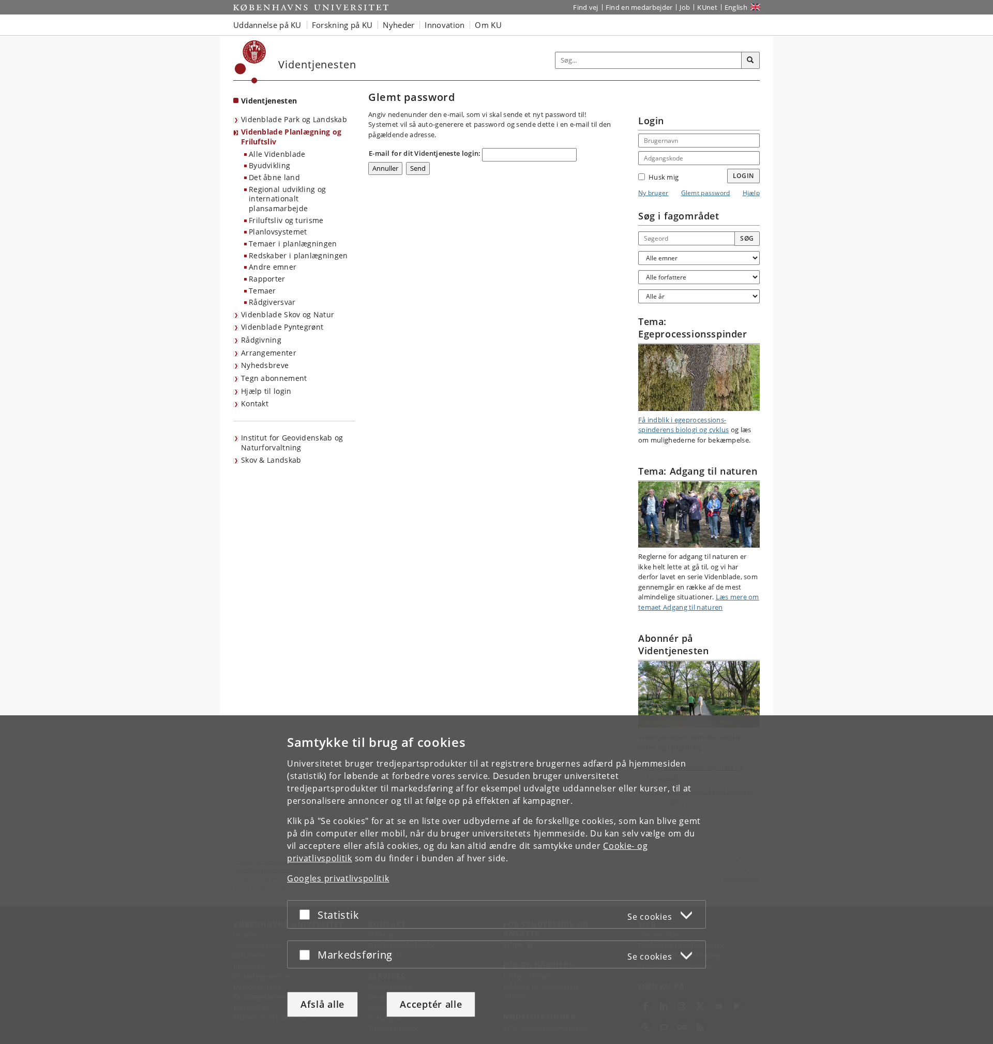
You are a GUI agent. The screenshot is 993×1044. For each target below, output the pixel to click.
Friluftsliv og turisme (286, 220)
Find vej (585, 7)
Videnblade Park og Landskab (294, 119)
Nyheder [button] (398, 25)
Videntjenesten (269, 101)
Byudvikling (269, 165)
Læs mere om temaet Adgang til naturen (698, 602)
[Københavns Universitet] (250, 61)
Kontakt (254, 403)
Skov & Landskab (271, 460)
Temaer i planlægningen (293, 243)
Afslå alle (322, 1004)
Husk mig (664, 177)
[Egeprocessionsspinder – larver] (699, 377)
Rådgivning (261, 340)
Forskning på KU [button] (342, 25)
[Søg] (750, 60)
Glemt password (705, 192)
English (736, 7)
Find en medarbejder (639, 7)
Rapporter (267, 279)
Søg (747, 238)
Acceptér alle (431, 1004)
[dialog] (496, 879)
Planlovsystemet (278, 232)
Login (744, 175)
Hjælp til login (266, 391)
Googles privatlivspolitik (338, 878)
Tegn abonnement (274, 378)
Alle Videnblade (277, 154)
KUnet (707, 7)
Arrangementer (268, 353)
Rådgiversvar (272, 302)
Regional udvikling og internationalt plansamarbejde (287, 198)
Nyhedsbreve (265, 365)
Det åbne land (274, 177)
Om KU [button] (488, 25)
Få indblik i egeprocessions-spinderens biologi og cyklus (683, 425)
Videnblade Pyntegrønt (282, 327)
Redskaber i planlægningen (298, 255)
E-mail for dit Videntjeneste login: (425, 153)
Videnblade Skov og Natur (287, 314)
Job (685, 7)
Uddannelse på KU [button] (267, 25)
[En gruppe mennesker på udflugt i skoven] (699, 514)
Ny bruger (653, 192)
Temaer (262, 291)
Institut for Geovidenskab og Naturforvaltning (292, 442)
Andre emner (272, 267)
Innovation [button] (444, 25)
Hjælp (751, 192)
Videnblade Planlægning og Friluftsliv (291, 136)
